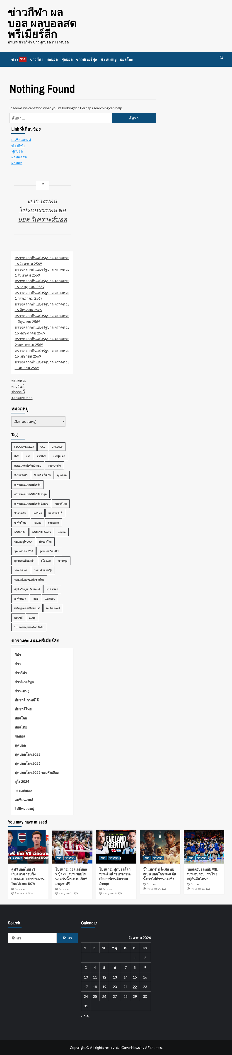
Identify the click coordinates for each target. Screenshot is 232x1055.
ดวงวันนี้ (17, 386)
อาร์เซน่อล (20, 598)
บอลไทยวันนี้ (55, 513)
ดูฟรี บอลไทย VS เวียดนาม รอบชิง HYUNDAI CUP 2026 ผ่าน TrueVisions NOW (27, 876)
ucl (42, 446)
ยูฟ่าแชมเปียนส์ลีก (49, 551)
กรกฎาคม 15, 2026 (112, 893)
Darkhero (19, 889)
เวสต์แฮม (50, 598)
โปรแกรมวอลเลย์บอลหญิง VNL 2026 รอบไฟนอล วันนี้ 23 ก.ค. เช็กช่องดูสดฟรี (71, 876)
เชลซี (35, 598)
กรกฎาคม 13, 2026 (200, 888)
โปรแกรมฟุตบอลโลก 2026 (28, 627)
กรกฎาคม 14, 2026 (156, 888)
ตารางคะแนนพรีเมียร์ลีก (27, 484)
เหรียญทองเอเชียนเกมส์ (27, 608)
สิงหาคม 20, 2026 (24, 893)
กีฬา (16, 456)
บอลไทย (37, 513)
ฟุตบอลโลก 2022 (28, 754)
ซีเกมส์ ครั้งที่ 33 (42, 475)
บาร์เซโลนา (20, 522)
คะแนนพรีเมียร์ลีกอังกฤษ (27, 465)
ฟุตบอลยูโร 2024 (23, 541)
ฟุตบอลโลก (45, 541)
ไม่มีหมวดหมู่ (24, 809)
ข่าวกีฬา (36, 59)
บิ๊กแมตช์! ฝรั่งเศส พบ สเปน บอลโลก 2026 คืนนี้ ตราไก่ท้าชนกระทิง (159, 874)
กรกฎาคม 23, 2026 (68, 893)
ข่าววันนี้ (18, 392)
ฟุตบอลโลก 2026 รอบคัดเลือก (37, 772)
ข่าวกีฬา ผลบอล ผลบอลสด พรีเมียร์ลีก (42, 23)
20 (115, 986)
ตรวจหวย (18, 380)
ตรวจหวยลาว (22, 398)
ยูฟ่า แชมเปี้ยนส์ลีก (24, 560)
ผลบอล (52, 59)
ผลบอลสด (19, 157)
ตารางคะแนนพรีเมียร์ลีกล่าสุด (30, 494)
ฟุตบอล (67, 59)
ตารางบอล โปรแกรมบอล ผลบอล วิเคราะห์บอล (42, 210)
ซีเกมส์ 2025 (20, 475)
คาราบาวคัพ (54, 465)
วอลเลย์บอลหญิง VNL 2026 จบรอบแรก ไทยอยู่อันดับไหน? (202, 874)
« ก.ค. (85, 1016)
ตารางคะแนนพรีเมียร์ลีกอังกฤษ (31, 503)
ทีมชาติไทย (61, 503)
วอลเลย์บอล (20, 570)
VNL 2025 (57, 446)
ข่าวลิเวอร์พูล (86, 59)
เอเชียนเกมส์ (21, 139)
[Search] (221, 58)
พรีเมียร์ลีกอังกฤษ (41, 532)
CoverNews (130, 1047)
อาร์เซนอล (52, 589)
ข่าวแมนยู (108, 59)
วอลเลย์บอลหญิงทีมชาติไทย (29, 579)
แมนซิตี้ (18, 617)
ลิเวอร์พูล (63, 560)
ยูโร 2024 (46, 560)
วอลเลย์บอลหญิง (43, 570)
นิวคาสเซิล (20, 513)
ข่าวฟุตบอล (59, 456)
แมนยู (32, 617)
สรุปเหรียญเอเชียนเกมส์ (27, 589)
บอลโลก (126, 59)
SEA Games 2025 (24, 446)
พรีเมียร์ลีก (20, 532)
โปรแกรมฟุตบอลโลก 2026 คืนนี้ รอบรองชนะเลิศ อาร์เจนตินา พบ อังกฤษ (115, 876)
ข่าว (18, 59)
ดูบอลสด (62, 475)
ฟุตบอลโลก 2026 (23, 551)
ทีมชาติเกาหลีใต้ (27, 700)
